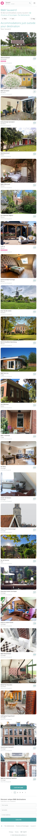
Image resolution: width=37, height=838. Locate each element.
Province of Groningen (9, 15)
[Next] (33, 44)
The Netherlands (23, 15)
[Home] (2, 826)
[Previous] (3, 44)
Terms (16, 832)
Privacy (11, 832)
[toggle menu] (34, 3)
